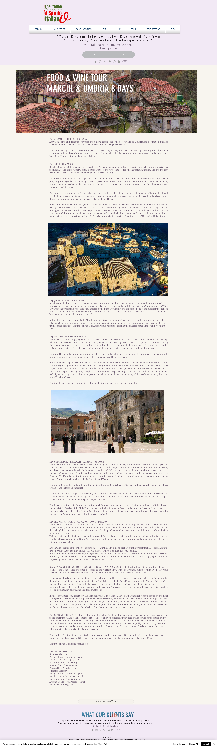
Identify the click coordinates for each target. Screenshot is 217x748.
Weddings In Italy (98, 740)
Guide (145, 740)
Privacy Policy (135, 740)
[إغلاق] (213, 744)
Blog (126, 740)
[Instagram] (100, 61)
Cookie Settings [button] (179, 744)
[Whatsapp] (114, 61)
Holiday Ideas (84, 740)
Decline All (193, 744)
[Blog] (118, 61)
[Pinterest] (109, 61)
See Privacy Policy (101, 744)
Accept (206, 744)
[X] (104, 61)
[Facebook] (95, 61)
